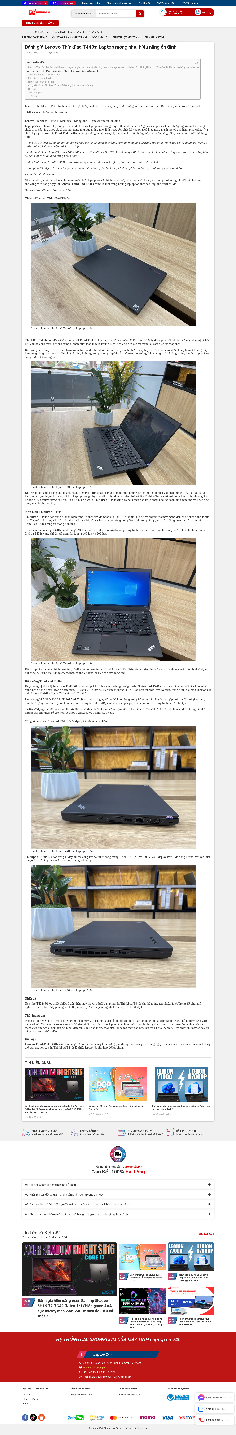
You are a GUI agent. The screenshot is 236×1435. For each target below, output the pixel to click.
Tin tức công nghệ (90, 3)
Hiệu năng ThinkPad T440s (41, 81)
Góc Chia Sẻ (144, 3)
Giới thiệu (26, 1394)
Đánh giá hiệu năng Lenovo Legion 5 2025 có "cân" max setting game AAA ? (193, 1277)
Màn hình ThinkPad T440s (40, 77)
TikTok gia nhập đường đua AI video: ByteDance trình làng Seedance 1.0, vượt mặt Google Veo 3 (147, 1323)
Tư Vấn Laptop (190, 3)
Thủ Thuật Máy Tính (166, 3)
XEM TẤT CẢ (205, 1233)
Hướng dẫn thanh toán (81, 1394)
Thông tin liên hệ (30, 1398)
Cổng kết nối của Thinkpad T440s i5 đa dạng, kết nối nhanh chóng (60, 85)
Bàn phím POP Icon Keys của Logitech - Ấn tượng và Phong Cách (146, 1277)
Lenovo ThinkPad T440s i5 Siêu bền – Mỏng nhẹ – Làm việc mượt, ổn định (63, 70)
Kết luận (34, 95)
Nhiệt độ (32, 88)
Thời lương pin (35, 92)
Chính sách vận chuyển (129, 1394)
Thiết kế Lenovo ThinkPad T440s (44, 74)
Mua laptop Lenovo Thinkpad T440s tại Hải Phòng (48, 190)
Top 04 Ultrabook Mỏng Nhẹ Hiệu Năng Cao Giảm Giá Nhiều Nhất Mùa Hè (195, 1321)
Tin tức (25, 1403)
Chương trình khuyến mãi (118, 3)
